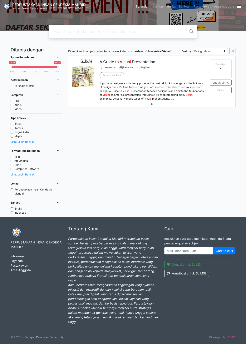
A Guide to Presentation (127, 62)
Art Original (21, 160)
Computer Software (26, 168)
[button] (151, 104)
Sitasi (220, 90)
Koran (18, 124)
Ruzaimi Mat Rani (112, 75)
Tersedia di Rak (24, 85)
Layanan (17, 261)
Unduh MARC (220, 82)
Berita (171, 6)
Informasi (157, 6)
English (18, 208)
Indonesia (20, 212)
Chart (17, 164)
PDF (17, 100)
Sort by (186, 51)
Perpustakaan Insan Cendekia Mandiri (33, 191)
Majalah (19, 136)
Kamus (18, 128)
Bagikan (145, 67)
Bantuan (184, 6)
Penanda (128, 67)
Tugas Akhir (21, 132)
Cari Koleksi (224, 251)
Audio (18, 105)
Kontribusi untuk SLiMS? (188, 273)
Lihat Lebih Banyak (23, 141)
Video (18, 109)
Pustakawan (202, 6)
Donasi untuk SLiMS (186, 264)
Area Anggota (224, 6)
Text (17, 156)
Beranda (142, 6)
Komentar (110, 67)
